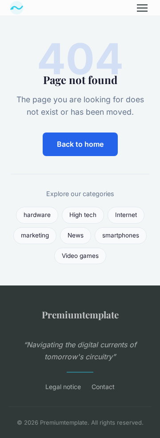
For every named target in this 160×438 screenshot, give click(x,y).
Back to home (80, 144)
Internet (126, 214)
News (76, 235)
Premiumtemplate (80, 314)
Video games (80, 255)
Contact (103, 386)
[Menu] (142, 8)
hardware (37, 214)
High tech (82, 214)
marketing (35, 235)
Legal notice (63, 386)
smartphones (120, 235)
